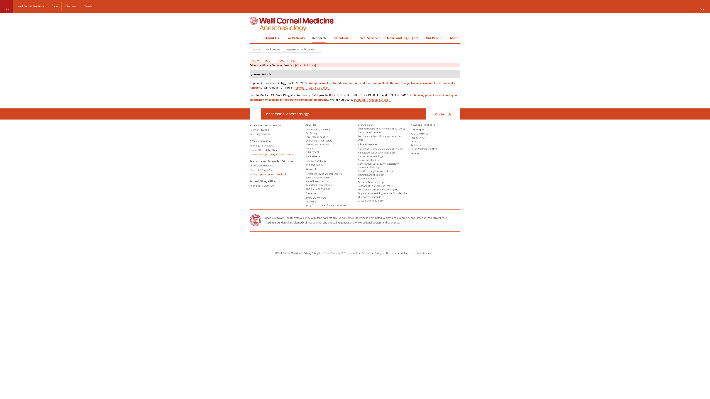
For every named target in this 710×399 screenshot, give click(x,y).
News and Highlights (402, 38)
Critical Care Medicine (369, 160)
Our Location (255, 114)
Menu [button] (6, 9)
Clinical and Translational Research (323, 173)
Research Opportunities (317, 188)
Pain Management (367, 178)
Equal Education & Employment (340, 253)
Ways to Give (312, 151)
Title (267, 60)
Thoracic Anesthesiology (371, 197)
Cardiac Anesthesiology (370, 156)
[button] (703, 6)
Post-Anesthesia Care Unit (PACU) (375, 185)
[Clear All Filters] (305, 65)
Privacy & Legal (312, 253)
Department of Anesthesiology (286, 114)
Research (319, 38)
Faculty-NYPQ (418, 137)
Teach (88, 6)
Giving (378, 253)
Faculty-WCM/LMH (420, 134)
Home (253, 38)
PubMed (299, 87)
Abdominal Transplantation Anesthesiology (380, 149)
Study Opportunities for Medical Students (327, 205)
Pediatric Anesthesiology (371, 182)
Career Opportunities (316, 137)
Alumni (455, 38)
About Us (272, 38)
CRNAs (414, 141)
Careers (366, 253)
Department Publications (318, 185)
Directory (391, 253)
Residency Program (315, 198)
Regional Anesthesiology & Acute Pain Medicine (382, 193)
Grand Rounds (365, 125)
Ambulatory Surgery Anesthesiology (376, 152)
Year (294, 60)
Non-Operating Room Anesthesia (375, 171)
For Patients (296, 38)
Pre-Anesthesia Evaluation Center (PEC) (378, 189)
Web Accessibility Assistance (416, 253)
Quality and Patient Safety (318, 140)
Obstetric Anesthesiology (371, 174)
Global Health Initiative (370, 132)
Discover (71, 6)
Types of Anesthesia (316, 161)
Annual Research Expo (317, 181)
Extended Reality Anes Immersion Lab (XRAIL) (381, 128)
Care (55, 6)
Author (255, 60)
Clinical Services (367, 38)
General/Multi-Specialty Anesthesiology (378, 163)
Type (279, 60)
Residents (416, 145)
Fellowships (311, 201)
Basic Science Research (317, 177)
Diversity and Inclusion (317, 144)
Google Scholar (318, 87)
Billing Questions (314, 164)
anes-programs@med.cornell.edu (268, 174)
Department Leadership (318, 129)
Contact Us (443, 114)
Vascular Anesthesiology (370, 200)
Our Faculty (311, 133)
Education (340, 38)
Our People (434, 38)
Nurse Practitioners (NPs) (424, 149)
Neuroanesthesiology (369, 167)
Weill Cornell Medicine (30, 6)
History (309, 148)
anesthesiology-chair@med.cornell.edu (272, 154)
